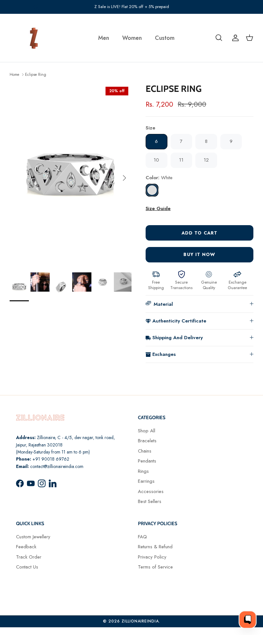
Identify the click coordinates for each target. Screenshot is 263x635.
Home (14, 74)
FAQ (142, 536)
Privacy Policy (152, 556)
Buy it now (199, 254)
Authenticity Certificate (179, 320)
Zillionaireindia (140, 621)
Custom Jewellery (33, 536)
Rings (143, 471)
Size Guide (158, 208)
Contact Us (27, 566)
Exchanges (164, 354)
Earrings (146, 481)
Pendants (147, 460)
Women (132, 38)
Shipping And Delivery (177, 337)
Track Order (28, 556)
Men (103, 38)
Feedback (26, 546)
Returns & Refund (155, 546)
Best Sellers (149, 501)
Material (163, 304)
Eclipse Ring (35, 74)
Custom (164, 38)
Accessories (151, 491)
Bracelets (147, 440)
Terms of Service (155, 566)
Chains (144, 450)
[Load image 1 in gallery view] (71, 175)
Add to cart (199, 233)
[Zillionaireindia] (33, 38)
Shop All (146, 430)
